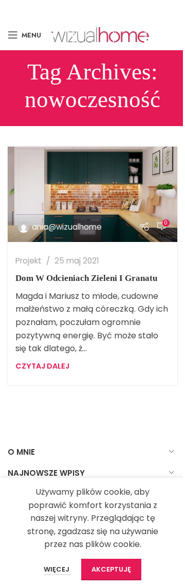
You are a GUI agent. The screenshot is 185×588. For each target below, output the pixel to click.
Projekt (28, 260)
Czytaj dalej (42, 366)
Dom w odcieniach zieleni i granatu (86, 278)
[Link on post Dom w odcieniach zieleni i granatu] (92, 194)
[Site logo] (100, 34)
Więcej (57, 569)
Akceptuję (111, 569)
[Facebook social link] (63, 9)
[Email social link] (91, 9)
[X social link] (76, 9)
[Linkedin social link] (121, 9)
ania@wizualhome (67, 226)
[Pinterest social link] (106, 9)
